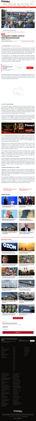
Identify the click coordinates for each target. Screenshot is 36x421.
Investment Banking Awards (5, 400)
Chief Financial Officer (14, 162)
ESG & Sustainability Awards (5, 393)
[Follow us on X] (21, 418)
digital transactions (26, 59)
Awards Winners (26, 350)
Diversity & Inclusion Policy (16, 397)
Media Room (26, 354)
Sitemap (24, 416)
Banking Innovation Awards (5, 403)
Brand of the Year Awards (4, 375)
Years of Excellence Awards (17, 390)
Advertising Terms (3, 357)
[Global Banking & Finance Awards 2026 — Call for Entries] (18, 128)
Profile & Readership (4, 350)
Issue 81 (14, 353)
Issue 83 (14, 350)
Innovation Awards (3, 397)
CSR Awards (3, 383)
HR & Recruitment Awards (16, 383)
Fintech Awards (3, 390)
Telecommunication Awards (16, 382)
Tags (26, 416)
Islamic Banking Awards (16, 376)
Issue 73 (14, 364)
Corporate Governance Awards (5, 386)
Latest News (3, 353)
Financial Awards (15, 400)
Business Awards (3, 376)
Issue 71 (14, 367)
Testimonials (26, 353)
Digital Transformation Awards (5, 389)
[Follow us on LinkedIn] (19, 418)
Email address (20, 339)
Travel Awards (15, 389)
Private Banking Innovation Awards (17, 403)
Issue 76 (14, 360)
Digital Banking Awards (4, 404)
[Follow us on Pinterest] (14, 418)
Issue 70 (14, 368)
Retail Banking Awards (16, 404)
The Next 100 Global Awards (17, 386)
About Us (2, 347)
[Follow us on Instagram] (16, 418)
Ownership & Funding (16, 393)
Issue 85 (14, 347)
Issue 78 (14, 357)
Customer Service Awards (4, 382)
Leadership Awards (15, 375)
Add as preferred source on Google (28, 41)
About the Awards (26, 347)
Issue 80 (14, 354)
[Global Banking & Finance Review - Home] (9, 2)
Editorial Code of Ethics (16, 396)
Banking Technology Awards (5, 379)
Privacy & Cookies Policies (5, 354)
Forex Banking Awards (4, 396)
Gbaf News (8, 39)
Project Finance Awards (16, 379)
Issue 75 (14, 361)
